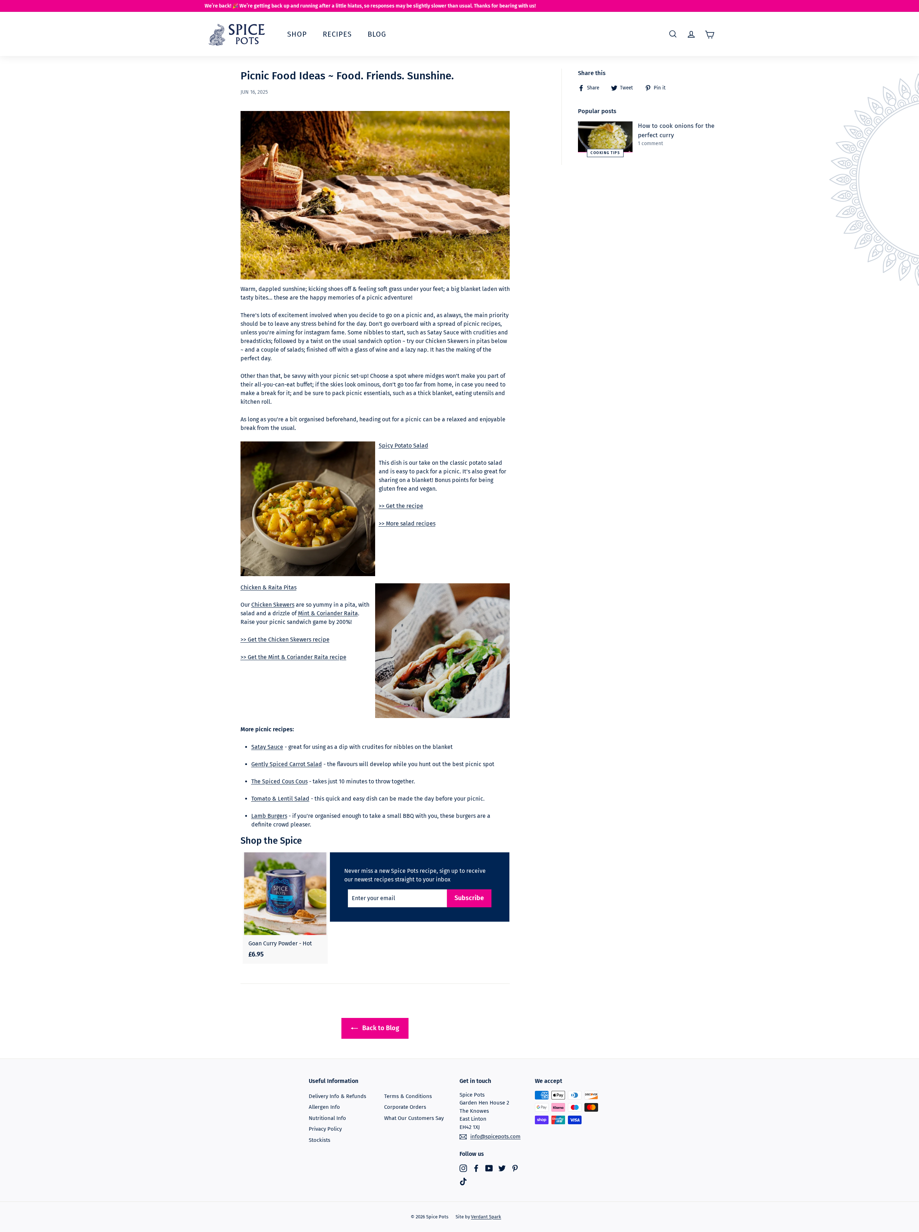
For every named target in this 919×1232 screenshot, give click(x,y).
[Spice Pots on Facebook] (476, 1168)
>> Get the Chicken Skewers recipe (285, 639)
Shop (297, 34)
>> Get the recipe (401, 505)
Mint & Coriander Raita (328, 613)
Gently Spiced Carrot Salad (286, 764)
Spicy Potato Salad (403, 445)
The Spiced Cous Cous (279, 781)
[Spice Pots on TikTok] (463, 1181)
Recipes (337, 34)
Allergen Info (324, 1107)
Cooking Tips (605, 152)
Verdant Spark (486, 1216)
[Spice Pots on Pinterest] (515, 1168)
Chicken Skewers (272, 604)
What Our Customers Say (414, 1118)
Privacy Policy (325, 1129)
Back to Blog (380, 1028)
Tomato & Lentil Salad (280, 798)
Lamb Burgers (269, 815)
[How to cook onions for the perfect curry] (605, 136)
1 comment (650, 143)
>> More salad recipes (407, 523)
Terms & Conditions (408, 1096)
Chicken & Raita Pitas (269, 587)
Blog (377, 34)
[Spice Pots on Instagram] (463, 1168)
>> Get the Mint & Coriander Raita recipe (293, 657)
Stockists (319, 1140)
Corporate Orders (405, 1107)
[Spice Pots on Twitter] (502, 1168)
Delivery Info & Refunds (337, 1096)
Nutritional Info (327, 1118)
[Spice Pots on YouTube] (489, 1168)
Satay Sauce (267, 747)
